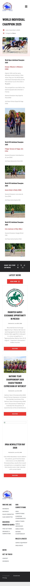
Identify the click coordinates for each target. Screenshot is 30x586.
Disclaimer (16, 575)
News (14, 33)
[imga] (7, 3)
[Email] (22, 267)
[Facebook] (17, 265)
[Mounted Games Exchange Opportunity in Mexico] (15, 288)
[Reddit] (24, 265)
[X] (21, 265)
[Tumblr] (17, 267)
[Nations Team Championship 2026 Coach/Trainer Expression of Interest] (15, 357)
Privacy (4, 578)
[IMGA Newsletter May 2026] (15, 422)
